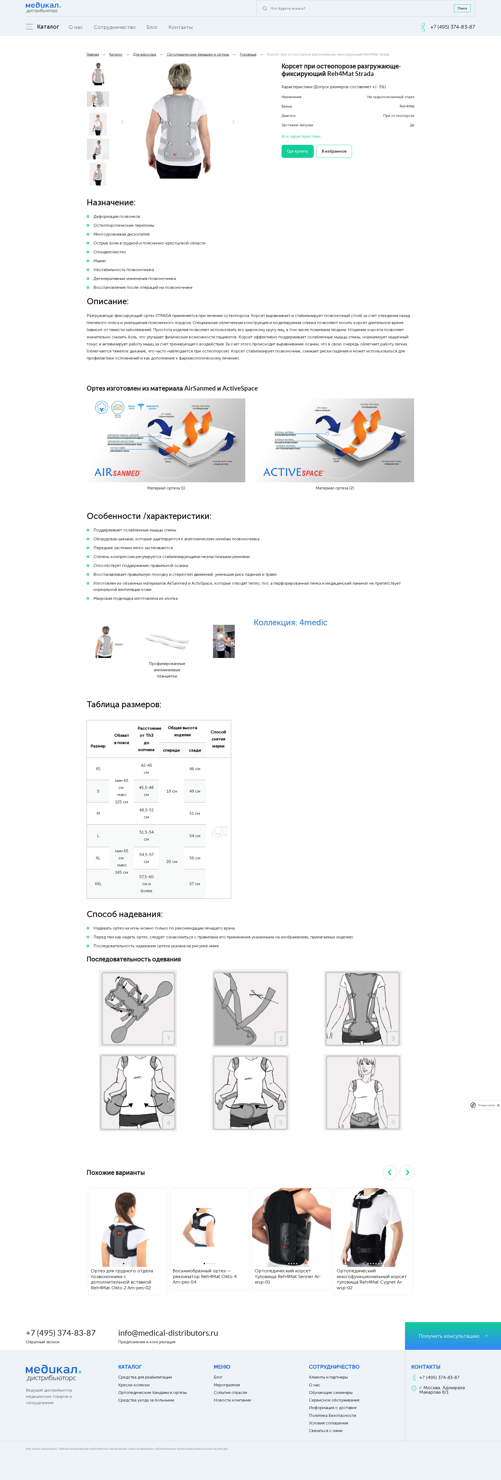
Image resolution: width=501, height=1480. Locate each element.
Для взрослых (144, 54)
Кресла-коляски (134, 1384)
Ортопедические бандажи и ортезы (198, 54)
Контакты (181, 27)
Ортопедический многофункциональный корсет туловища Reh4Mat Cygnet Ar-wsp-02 (372, 1279)
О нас (76, 27)
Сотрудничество (115, 27)
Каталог (116, 54)
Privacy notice (486, 1105)
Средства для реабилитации (145, 1377)
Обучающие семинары (331, 1392)
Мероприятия (227, 1384)
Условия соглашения (328, 1423)
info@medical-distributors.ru (168, 1332)
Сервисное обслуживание (334, 1400)
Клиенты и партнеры (328, 1377)
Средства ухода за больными (146, 1400)
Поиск (462, 8)
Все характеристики (301, 136)
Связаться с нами (325, 1430)
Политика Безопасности (332, 1415)
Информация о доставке (333, 1407)
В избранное (334, 151)
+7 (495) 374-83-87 (61, 1332)
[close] (498, 1105)
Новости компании (232, 1400)
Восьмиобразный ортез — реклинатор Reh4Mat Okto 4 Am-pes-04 (205, 1276)
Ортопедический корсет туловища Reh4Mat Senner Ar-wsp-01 (288, 1276)
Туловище (248, 54)
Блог (152, 27)
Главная (93, 54)
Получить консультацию (449, 1336)
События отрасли (230, 1392)
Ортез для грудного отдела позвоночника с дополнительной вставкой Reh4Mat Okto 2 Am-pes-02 (122, 1279)
